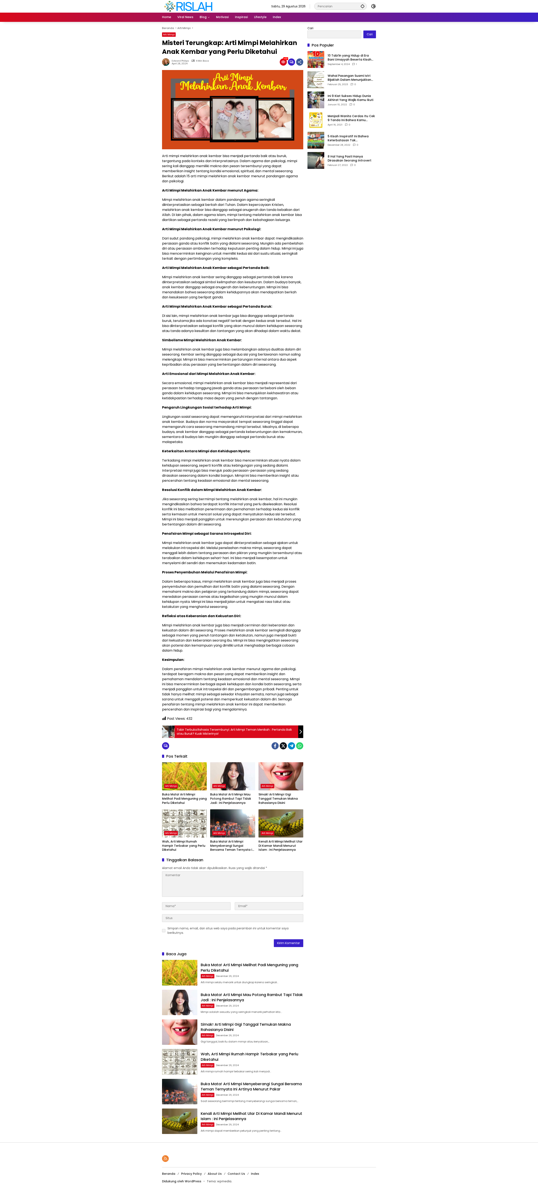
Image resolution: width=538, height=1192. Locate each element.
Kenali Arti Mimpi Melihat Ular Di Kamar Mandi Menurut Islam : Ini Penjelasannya (280, 846)
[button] (362, 6)
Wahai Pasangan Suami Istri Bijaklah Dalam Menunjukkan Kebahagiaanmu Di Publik (349, 78)
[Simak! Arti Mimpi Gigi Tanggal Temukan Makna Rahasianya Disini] (280, 776)
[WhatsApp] (299, 745)
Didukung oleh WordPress (181, 1181)
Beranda (168, 1174)
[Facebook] (275, 745)
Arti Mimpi (169, 34)
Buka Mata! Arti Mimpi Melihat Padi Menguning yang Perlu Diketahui (184, 798)
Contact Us (236, 1174)
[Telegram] (291, 745)
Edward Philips (180, 61)
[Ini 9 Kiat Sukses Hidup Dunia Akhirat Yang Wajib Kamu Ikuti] (315, 99)
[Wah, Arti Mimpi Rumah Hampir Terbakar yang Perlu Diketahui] (184, 823)
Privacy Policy (191, 1174)
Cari (310, 28)
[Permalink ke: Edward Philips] (167, 62)
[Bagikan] (299, 62)
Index (255, 1174)
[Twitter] (283, 745)
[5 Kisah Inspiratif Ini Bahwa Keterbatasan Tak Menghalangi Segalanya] (315, 140)
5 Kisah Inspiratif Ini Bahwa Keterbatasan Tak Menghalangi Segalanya (348, 138)
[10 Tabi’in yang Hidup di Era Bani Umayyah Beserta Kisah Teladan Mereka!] (315, 59)
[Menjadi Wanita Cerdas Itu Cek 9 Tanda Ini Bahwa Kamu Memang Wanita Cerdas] (315, 120)
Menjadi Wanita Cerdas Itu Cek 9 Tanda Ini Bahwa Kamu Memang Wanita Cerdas (351, 118)
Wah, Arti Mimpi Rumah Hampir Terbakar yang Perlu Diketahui (183, 846)
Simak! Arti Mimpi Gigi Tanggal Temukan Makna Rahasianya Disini (278, 798)
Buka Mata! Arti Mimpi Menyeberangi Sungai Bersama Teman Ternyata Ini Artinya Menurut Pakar (232, 846)
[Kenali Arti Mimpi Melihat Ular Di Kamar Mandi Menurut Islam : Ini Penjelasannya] (280, 823)
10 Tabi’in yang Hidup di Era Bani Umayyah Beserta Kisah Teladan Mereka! (349, 58)
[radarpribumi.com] (188, 6)
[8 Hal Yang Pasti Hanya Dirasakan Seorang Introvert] (315, 160)
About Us (215, 1174)
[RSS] (165, 1158)
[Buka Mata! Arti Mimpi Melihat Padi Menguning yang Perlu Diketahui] (184, 776)
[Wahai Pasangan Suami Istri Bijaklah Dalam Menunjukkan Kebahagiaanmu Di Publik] (315, 79)
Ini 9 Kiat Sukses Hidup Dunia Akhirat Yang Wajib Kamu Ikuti (350, 98)
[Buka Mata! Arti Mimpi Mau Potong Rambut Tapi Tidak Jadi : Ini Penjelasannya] (232, 776)
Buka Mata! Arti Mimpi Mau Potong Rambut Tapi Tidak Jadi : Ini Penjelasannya (230, 798)
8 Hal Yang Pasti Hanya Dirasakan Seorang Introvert (349, 159)
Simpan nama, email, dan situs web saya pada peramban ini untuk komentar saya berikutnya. (228, 930)
